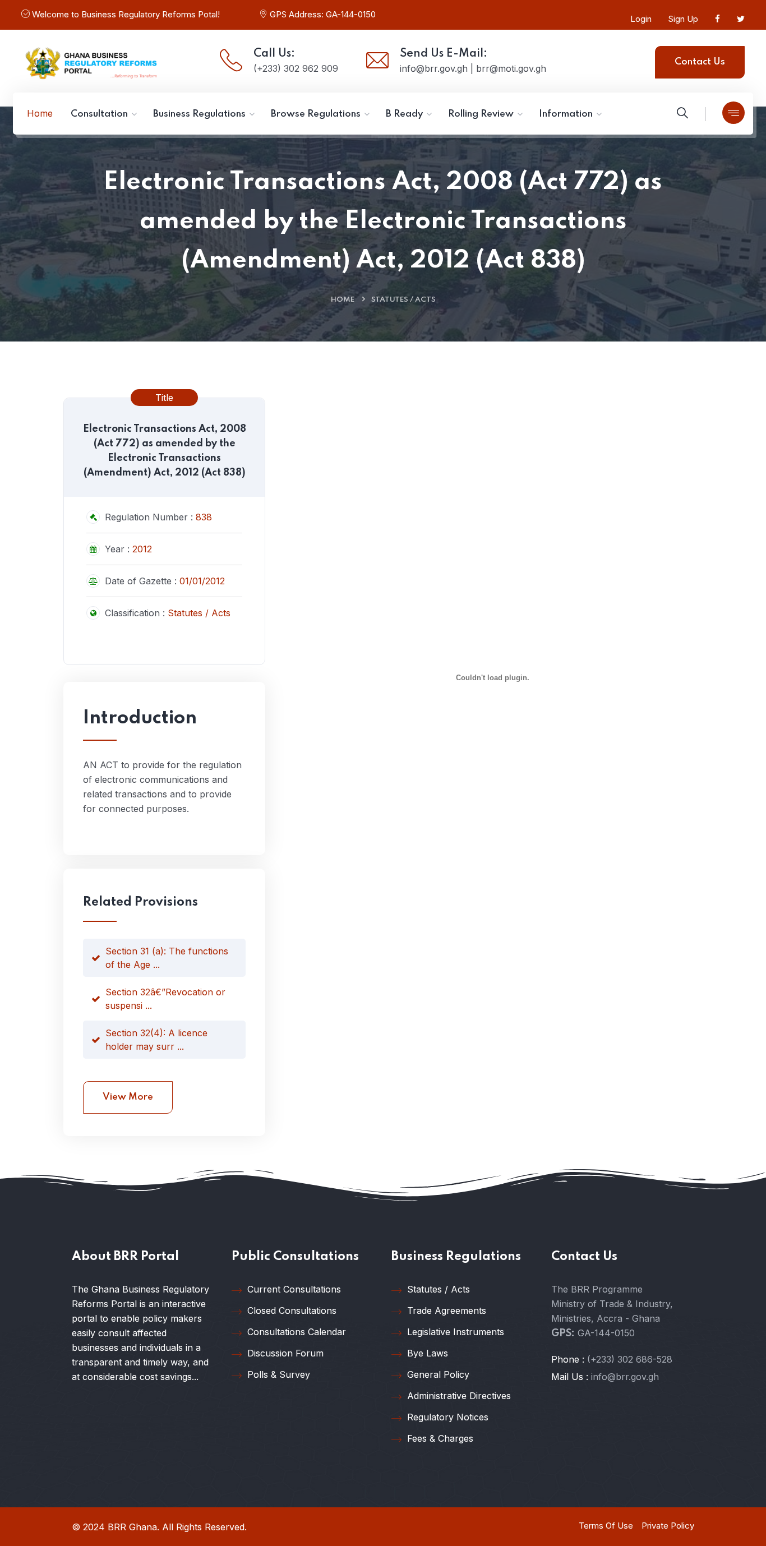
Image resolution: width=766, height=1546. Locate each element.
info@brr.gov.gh (625, 1376)
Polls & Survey (278, 1374)
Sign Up (683, 18)
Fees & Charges (440, 1438)
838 (204, 517)
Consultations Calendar (296, 1331)
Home (342, 299)
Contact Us (700, 62)
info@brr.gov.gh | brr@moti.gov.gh (473, 68)
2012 (142, 549)
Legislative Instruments (455, 1331)
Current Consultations (294, 1289)
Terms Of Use (606, 1525)
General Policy (438, 1374)
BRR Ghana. (133, 1527)
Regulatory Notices (447, 1417)
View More (128, 1097)
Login (641, 18)
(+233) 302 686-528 (629, 1359)
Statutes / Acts (403, 299)
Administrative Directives (459, 1395)
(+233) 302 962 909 (295, 68)
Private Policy (668, 1525)
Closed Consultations (291, 1310)
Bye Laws (427, 1353)
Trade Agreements (446, 1310)
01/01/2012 (202, 581)
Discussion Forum (285, 1353)
